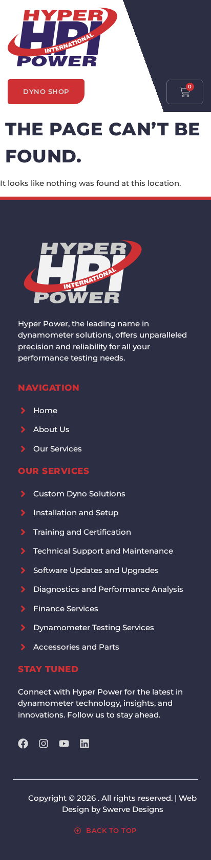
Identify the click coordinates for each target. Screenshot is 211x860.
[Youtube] (64, 743)
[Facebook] (23, 743)
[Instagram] (43, 743)
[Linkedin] (84, 743)
